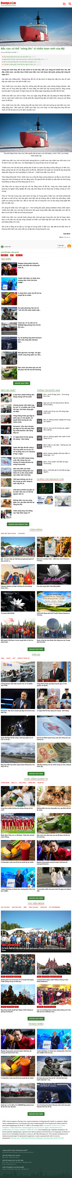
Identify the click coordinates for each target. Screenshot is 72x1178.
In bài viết (7, 246)
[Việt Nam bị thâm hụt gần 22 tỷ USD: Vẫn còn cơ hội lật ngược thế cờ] (6, 493)
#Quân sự (40, 782)
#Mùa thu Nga (33, 907)
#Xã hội (4, 1006)
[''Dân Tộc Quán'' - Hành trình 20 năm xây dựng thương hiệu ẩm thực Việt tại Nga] (63, 501)
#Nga (2, 658)
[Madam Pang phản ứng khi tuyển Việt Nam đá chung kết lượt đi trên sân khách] (9, 269)
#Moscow (43, 907)
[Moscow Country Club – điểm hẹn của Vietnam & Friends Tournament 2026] (54, 547)
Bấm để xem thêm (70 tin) (18, 524)
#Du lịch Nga (5, 907)
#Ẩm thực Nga (16, 907)
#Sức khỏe (22, 782)
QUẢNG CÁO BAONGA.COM (50, 479)
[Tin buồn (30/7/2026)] (18, 601)
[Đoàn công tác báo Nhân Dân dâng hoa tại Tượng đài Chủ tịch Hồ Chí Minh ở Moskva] (54, 628)
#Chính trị (4, 255)
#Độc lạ (14, 782)
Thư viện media (36, 903)
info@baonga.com (11, 1164)
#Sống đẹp (31, 782)
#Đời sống (10, 1006)
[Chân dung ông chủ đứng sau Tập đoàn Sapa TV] (6, 514)
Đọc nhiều (6, 259)
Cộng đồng (36, 529)
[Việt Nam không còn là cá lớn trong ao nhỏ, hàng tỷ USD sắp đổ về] (6, 482)
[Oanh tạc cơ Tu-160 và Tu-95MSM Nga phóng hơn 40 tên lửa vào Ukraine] (9, 328)
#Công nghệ (5, 782)
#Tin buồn (21, 533)
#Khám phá (17, 976)
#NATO (8, 658)
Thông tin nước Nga (48, 390)
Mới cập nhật (8, 390)
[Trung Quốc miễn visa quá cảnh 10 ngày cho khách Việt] (54, 877)
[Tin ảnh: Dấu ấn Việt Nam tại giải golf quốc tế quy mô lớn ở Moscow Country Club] (18, 547)
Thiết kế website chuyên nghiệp (13, 1167)
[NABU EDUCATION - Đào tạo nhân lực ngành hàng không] (45, 500)
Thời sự (36, 654)
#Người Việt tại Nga (13, 944)
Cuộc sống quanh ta (36, 779)
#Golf (4, 944)
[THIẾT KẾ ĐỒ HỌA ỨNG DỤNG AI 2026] (45, 488)
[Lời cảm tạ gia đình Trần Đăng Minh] (54, 574)
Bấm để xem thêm (21, 383)
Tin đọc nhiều (36, 1024)
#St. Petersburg (54, 907)
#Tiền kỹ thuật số (23, 658)
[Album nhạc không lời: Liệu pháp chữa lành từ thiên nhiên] (63, 487)
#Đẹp (25, 907)
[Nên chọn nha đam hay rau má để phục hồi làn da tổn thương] (9, 373)
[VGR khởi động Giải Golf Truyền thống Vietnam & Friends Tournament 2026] (54, 601)
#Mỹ (12, 255)
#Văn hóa (40, 1006)
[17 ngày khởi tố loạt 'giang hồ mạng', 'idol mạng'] (6, 440)
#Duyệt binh (9, 976)
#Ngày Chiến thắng (56, 976)
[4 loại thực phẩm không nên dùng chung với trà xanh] (6, 398)
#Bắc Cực (19, 255)
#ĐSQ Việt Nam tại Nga (8, 533)
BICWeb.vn (25, 1169)
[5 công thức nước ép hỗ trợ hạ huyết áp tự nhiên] (9, 298)
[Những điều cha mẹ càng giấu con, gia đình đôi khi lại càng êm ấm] (6, 503)
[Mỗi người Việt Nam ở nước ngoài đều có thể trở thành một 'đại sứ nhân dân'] (18, 628)
